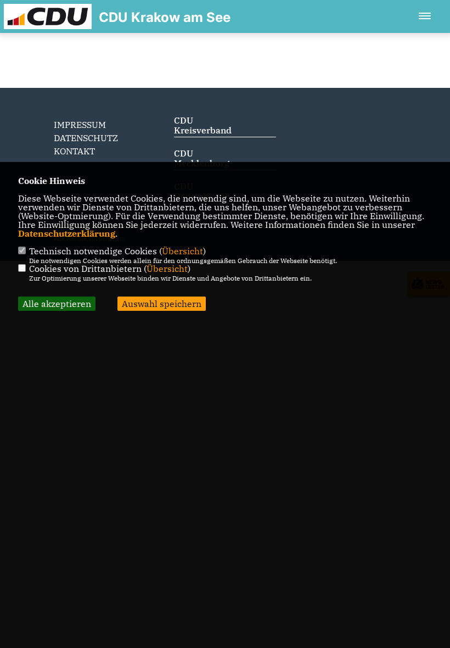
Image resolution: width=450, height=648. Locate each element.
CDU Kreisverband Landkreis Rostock (203, 135)
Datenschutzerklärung (66, 233)
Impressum (80, 124)
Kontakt (74, 151)
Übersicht (182, 250)
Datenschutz (86, 137)
